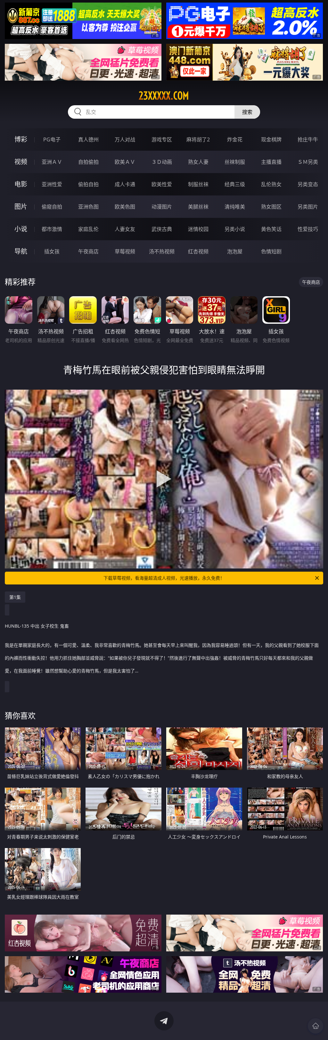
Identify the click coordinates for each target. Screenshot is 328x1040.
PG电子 (52, 139)
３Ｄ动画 (162, 161)
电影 (20, 184)
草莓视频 (125, 251)
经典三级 (235, 184)
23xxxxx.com (164, 95)
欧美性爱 (162, 184)
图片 (20, 206)
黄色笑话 (271, 229)
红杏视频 (198, 251)
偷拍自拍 (88, 184)
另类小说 (235, 229)
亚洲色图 (88, 206)
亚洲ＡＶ (52, 161)
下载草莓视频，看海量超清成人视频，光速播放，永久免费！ (164, 578)
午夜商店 (88, 251)
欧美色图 (125, 206)
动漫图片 (162, 206)
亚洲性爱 (52, 184)
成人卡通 (125, 184)
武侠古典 (162, 229)
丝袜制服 (235, 161)
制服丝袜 (198, 184)
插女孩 (52, 251)
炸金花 (234, 139)
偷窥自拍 (52, 206)
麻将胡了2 (198, 139)
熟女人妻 (198, 161)
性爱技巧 (308, 229)
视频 (20, 161)
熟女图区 (271, 206)
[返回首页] (315, 1026)
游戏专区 (162, 139)
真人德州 (88, 139)
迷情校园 (198, 229)
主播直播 (271, 161)
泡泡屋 (234, 251)
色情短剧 (271, 251)
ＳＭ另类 (308, 161)
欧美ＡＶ (125, 161)
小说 (20, 229)
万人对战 (125, 139)
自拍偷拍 (88, 161)
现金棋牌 (271, 139)
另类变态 (308, 184)
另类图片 (308, 206)
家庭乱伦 (88, 229)
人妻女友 (125, 229)
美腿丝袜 (198, 206)
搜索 (247, 111)
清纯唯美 (235, 206)
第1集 (15, 597)
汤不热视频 (162, 251)
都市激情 (52, 229)
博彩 (20, 139)
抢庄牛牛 (308, 139)
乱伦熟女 (271, 184)
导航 (20, 251)
